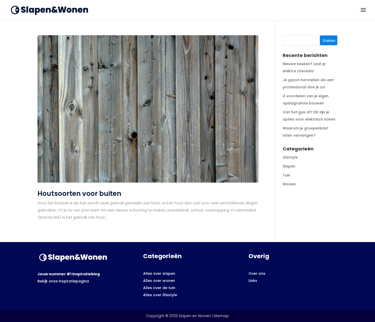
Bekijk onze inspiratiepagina (63, 281)
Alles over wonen (159, 280)
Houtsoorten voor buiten (79, 193)
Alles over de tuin (159, 287)
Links (252, 280)
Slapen (289, 166)
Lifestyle (290, 157)
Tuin (286, 175)
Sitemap (221, 315)
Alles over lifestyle (160, 294)
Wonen (289, 184)
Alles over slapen (159, 273)
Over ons (256, 273)
